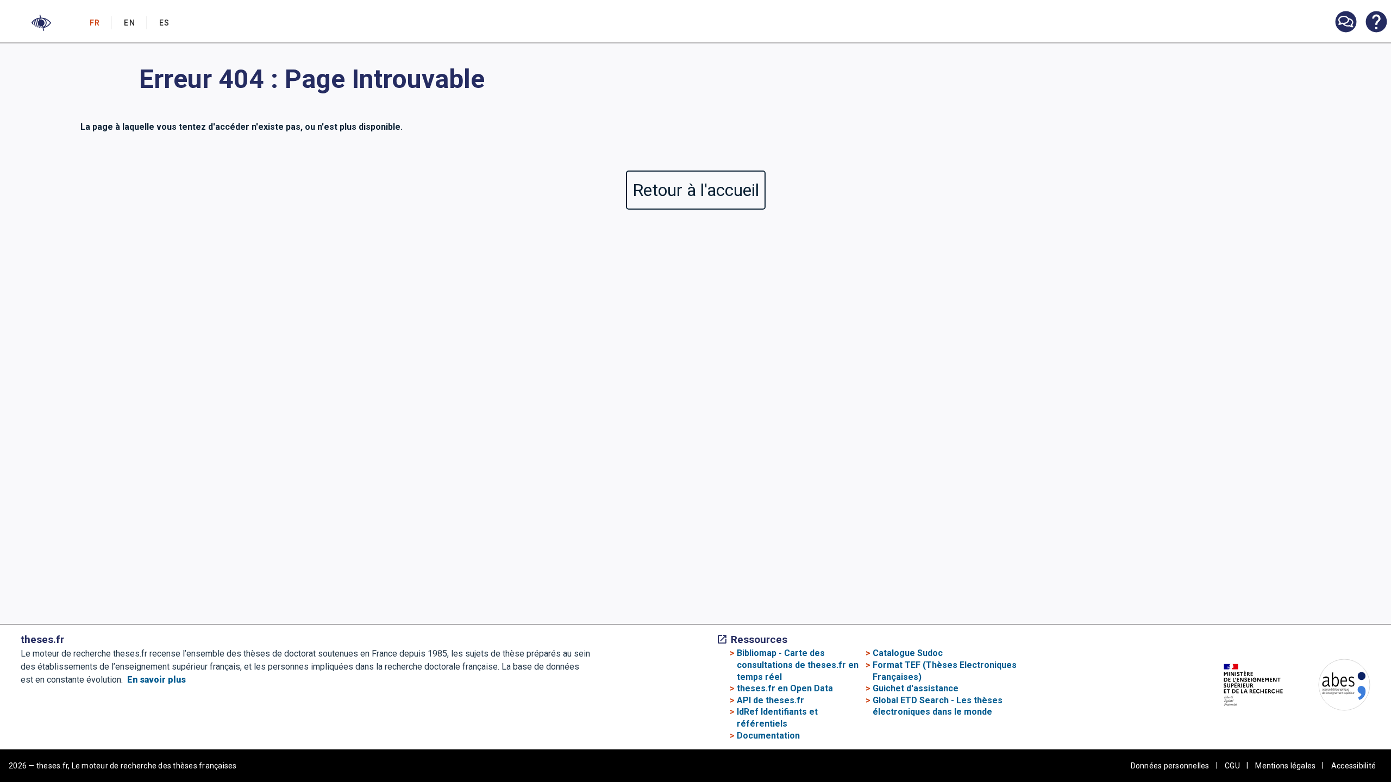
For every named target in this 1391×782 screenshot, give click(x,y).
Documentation (768, 735)
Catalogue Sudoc (908, 653)
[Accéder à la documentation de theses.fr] (1376, 23)
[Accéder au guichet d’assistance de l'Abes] (1345, 23)
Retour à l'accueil (695, 190)
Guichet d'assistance (915, 688)
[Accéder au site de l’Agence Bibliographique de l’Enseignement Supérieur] (1333, 687)
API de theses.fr (770, 700)
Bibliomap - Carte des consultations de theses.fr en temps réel (798, 665)
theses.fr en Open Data (785, 688)
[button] (41, 23)
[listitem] (1345, 22)
